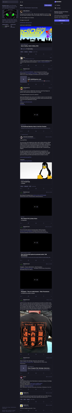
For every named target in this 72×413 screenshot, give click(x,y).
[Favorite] (36, 54)
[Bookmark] (43, 54)
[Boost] (28, 54)
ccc (22, 2)
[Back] (20, 2)
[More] (51, 54)
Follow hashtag (48, 5)
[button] (36, 118)
